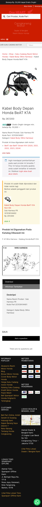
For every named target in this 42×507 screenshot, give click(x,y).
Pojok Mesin (6, 393)
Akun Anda (28, 6)
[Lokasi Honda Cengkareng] (30, 424)
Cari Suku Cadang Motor (11, 45)
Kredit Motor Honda (9, 390)
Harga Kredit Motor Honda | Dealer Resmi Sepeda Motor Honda (21, 11)
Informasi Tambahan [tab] (13, 287)
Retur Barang (6, 428)
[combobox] (21, 16)
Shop (11, 54)
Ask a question (21, 338)
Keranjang (38, 6)
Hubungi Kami (7, 420)
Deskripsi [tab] (9, 282)
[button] (3, 39)
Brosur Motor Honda (9, 374)
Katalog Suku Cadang (10, 387)
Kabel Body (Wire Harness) (21, 57)
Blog (3, 371)
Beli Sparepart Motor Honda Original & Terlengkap (10, 398)
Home (4, 54)
